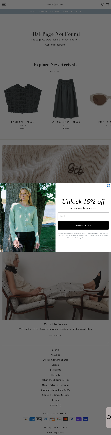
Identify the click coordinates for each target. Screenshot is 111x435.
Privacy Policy (89, 235)
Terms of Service (102, 235)
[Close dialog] (108, 185)
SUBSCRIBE (83, 225)
